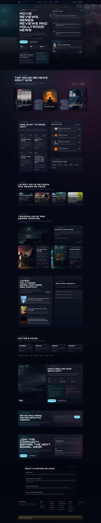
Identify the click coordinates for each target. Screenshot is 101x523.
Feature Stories (52, 507)
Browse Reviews (24, 41)
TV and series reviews (30, 38)
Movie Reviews (42, 505)
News (50, 2)
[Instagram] (82, 502)
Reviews (45, 2)
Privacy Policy (71, 507)
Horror (66, 164)
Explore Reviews (32, 455)
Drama (77, 164)
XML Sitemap (52, 509)
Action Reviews (61, 505)
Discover (39, 2)
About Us (70, 503)
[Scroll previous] (16, 99)
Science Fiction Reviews (62, 503)
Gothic (71, 164)
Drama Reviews (61, 507)
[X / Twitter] (79, 502)
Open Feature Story (62, 400)
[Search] (71, 2)
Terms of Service (71, 509)
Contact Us (70, 505)
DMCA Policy (70, 511)
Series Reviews (42, 507)
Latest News (47, 292)
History (54, 167)
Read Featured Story (34, 41)
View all (82, 83)
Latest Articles (52, 505)
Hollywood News (52, 503)
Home (41, 503)
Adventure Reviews (62, 509)
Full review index (77, 124)
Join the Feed (23, 455)
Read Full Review (52, 400)
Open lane (21, 350)
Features (56, 2)
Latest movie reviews (23, 38)
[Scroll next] (85, 99)
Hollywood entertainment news (39, 38)
